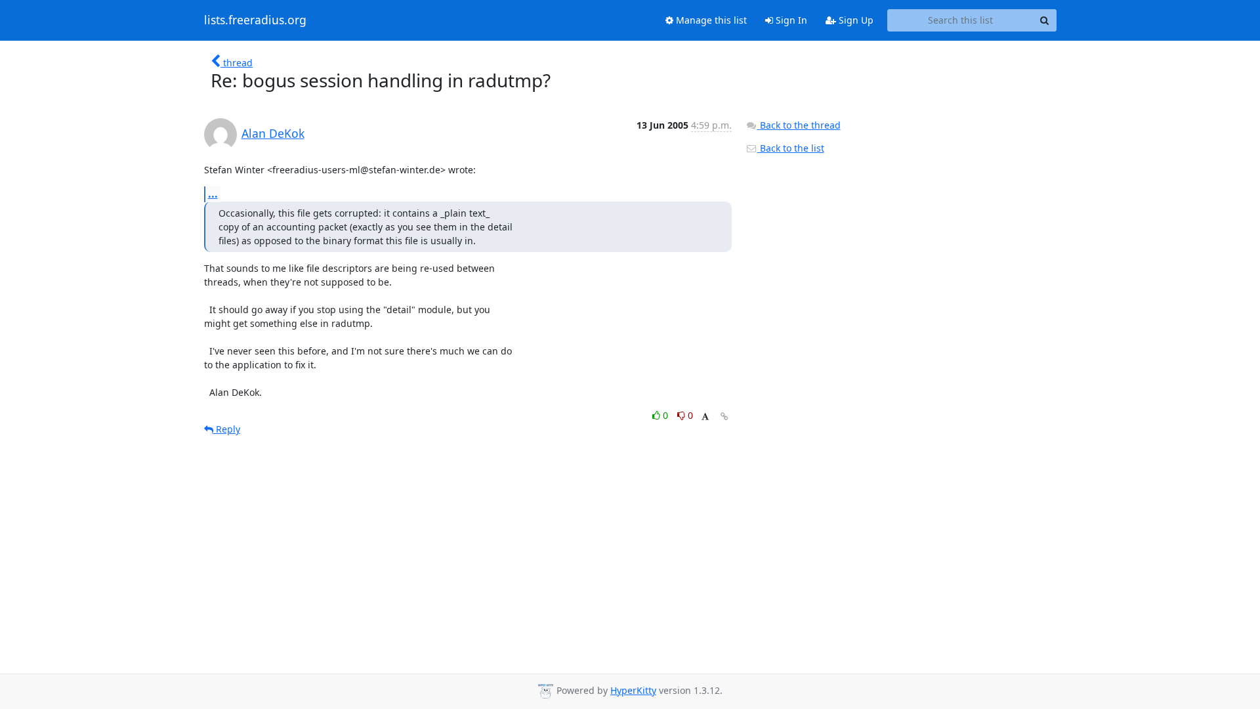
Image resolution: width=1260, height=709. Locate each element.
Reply (226, 429)
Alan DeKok (273, 133)
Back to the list (790, 148)
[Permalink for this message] (724, 416)
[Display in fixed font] (705, 417)
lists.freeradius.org (255, 20)
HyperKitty (633, 690)
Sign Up (854, 20)
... (213, 193)
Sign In (790, 20)
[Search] (1045, 20)
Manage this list (710, 20)
